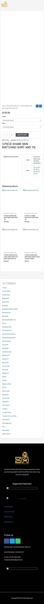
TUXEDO (4, 409)
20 (34, 171)
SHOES (4, 380)
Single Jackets (6, 384)
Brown (4, 323)
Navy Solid (5, 362)
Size (3, 123)
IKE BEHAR (5, 348)
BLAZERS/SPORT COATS (9, 309)
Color (4, 116)
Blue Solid (5, 316)
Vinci (3, 426)
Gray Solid (5, 344)
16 (34, 169)
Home (4, 106)
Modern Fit (5, 359)
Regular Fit (5, 373)
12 (36, 167)
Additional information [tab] (10, 156)
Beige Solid (5, 298)
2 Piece (4, 287)
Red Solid (5, 369)
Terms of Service (9, 511)
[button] (41, 4)
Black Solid (5, 302)
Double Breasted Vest (8, 337)
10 (34, 167)
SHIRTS (4, 377)
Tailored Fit (5, 401)
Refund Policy (8, 517)
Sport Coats (6, 391)
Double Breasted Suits (9, 334)
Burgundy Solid (6, 327)
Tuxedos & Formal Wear (9, 416)
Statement (5, 394)
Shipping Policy (8, 522)
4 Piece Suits (6, 295)
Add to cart (22, 135)
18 (36, 169)
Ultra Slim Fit (6, 419)
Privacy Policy (8, 506)
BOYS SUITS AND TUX (9, 320)
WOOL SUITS (6, 434)
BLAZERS (5, 305)
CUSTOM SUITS (7, 330)
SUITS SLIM (5, 398)
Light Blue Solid (6, 352)
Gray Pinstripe (6, 341)
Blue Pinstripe (6, 312)
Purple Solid (6, 366)
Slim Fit (4, 387)
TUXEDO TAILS (6, 412)
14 (39, 167)
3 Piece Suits (6, 291)
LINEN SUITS (6, 355)
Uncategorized (6, 423)
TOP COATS (6, 405)
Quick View (11, 210)
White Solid (5, 430)
